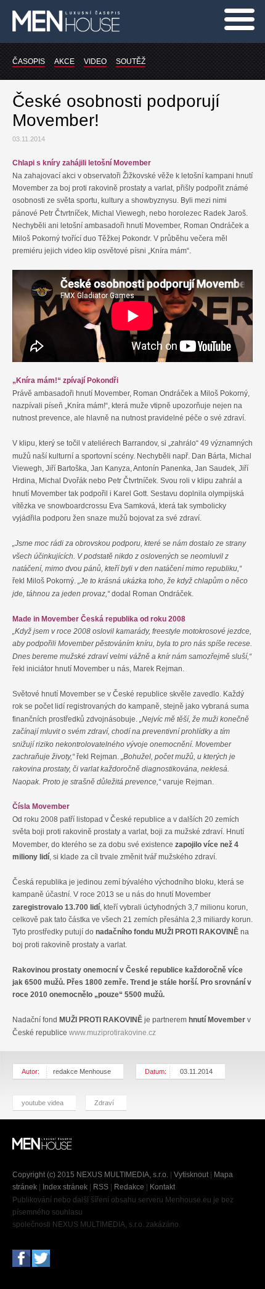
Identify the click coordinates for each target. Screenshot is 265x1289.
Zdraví (104, 1102)
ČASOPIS (28, 61)
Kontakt (162, 1187)
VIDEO (95, 61)
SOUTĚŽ (130, 61)
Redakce (129, 1187)
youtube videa (42, 1102)
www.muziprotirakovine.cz (112, 1032)
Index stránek (65, 1187)
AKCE (64, 61)
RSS (100, 1187)
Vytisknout (191, 1174)
